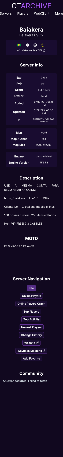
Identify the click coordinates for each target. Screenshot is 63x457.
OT (31, 5)
